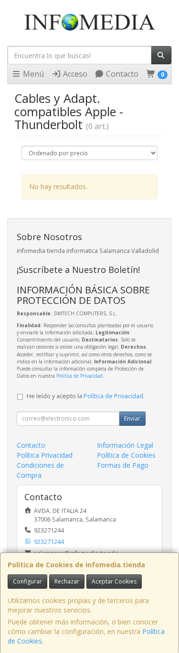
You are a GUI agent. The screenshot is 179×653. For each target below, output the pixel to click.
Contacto (121, 74)
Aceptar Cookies (114, 581)
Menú (32, 74)
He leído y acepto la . (86, 396)
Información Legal (125, 445)
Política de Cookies (126, 455)
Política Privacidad (45, 455)
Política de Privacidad (79, 375)
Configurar (27, 581)
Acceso (74, 74)
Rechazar (66, 581)
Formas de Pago (122, 465)
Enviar (132, 418)
